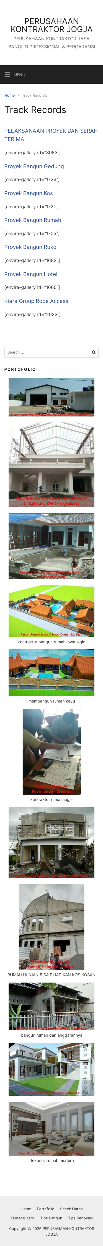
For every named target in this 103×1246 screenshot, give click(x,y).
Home (9, 95)
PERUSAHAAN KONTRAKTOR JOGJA (52, 25)
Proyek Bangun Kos (28, 193)
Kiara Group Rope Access (36, 301)
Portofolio (45, 1209)
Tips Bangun (51, 1218)
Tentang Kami (23, 1218)
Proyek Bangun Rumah (32, 220)
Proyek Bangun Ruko (30, 247)
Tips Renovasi (80, 1218)
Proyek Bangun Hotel (30, 274)
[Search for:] (51, 352)
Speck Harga (71, 1209)
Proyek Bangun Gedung (34, 166)
